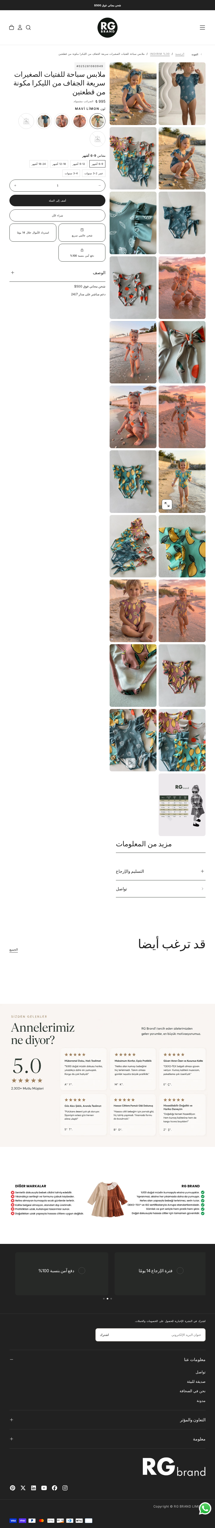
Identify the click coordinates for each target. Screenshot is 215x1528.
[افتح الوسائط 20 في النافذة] (167, 763)
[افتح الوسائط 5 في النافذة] (118, 246)
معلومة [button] (199, 1439)
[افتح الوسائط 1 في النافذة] (118, 116)
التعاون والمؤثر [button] (193, 1419)
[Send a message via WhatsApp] (205, 1508)
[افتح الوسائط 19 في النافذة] (118, 698)
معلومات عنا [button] (195, 1359)
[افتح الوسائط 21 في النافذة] (118, 763)
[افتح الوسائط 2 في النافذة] (167, 181)
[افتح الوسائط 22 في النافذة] (167, 828)
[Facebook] (54, 1488)
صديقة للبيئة (196, 1381)
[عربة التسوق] (11, 27)
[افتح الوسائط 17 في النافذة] (118, 634)
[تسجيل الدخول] (20, 27)
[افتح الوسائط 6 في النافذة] (167, 310)
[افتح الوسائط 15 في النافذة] (118, 569)
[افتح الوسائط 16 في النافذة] (167, 634)
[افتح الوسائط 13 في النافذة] (118, 504)
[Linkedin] (33, 1488)
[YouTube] (44, 1488)
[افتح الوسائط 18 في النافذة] (167, 698)
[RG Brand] (174, 1466)
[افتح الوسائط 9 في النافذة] (118, 375)
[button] (202, 27)
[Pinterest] (12, 1488)
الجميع (13, 949)
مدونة (201, 1400)
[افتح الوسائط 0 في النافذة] (167, 116)
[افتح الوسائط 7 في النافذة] (118, 310)
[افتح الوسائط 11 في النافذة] (118, 440)
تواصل (201, 1372)
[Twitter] (23, 1488)
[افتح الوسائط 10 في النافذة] (167, 440)
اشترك (104, 1335)
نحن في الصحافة (193, 1391)
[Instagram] (65, 1488)
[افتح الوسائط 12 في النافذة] (167, 504)
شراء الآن (57, 215)
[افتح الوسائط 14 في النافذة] (167, 569)
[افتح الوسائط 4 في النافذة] (167, 246)
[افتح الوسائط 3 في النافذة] (118, 181)
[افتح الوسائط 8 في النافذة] (167, 375)
